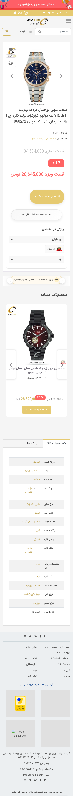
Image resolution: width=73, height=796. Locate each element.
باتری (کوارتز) (33, 504)
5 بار (37, 564)
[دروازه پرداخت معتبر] (20, 703)
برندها (34, 670)
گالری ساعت (65, 670)
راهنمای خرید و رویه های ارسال (57, 647)
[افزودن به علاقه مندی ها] (11, 50)
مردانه (37, 480)
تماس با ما (32, 676)
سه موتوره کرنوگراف (31, 522)
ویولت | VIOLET (31, 471)
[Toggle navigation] (68, 22)
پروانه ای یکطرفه (32, 594)
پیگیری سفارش (31, 647)
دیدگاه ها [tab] (33, 443)
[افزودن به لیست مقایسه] (11, 62)
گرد (38, 577)
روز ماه (36, 603)
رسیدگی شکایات (64, 663)
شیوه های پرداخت (62, 652)
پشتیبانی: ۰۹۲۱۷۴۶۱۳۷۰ (54, 13)
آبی (38, 531)
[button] (67, 4)
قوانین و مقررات (30, 658)
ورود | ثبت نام (24, 31)
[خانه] (37, 21)
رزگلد (29, 488)
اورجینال (36, 462)
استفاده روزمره (33, 586)
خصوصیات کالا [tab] (56, 443)
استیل (37, 513)
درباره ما (67, 676)
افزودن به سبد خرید (47, 196)
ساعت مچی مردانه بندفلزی (43, 139)
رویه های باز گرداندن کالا (60, 658)
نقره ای (28, 492)
